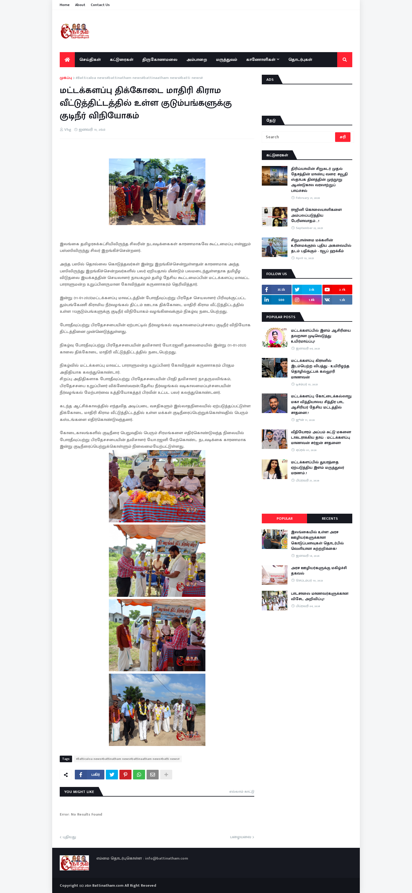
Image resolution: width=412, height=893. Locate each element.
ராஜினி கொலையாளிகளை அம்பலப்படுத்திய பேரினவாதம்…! (316, 215)
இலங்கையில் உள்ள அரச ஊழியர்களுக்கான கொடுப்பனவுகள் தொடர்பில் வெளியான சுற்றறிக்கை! (317, 540)
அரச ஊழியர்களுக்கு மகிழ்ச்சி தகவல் (319, 570)
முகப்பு (66, 78)
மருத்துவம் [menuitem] (226, 59)
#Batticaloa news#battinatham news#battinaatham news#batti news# (139, 78)
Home (65, 5)
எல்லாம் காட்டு (241, 791)
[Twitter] (112, 774)
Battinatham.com (107, 885)
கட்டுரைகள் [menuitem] (121, 59)
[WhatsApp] (139, 774)
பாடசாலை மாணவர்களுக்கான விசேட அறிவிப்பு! (319, 596)
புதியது (69, 837)
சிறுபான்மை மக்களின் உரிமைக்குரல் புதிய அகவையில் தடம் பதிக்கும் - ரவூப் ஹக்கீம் (321, 245)
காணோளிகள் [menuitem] (260, 59)
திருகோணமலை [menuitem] (159, 59)
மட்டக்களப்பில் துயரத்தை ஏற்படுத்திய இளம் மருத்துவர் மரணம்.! (317, 467)
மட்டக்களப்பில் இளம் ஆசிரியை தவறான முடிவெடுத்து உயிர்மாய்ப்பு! (321, 336)
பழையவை (240, 837)
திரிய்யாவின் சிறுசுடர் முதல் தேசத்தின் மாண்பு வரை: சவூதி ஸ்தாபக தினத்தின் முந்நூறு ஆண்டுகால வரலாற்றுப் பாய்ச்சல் (319, 179)
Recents (330, 518)
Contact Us (100, 5)
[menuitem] (67, 59)
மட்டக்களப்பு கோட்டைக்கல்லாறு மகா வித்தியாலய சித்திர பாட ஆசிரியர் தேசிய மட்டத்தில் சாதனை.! (321, 404)
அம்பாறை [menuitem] (196, 59)
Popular (285, 518)
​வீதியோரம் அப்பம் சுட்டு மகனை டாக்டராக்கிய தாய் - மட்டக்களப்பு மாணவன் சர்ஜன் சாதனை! (321, 437)
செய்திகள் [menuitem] (90, 59)
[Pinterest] (125, 774)
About (80, 5)
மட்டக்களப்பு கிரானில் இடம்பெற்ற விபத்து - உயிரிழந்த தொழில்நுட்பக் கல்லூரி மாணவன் (320, 369)
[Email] (153, 774)
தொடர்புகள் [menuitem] (300, 59)
